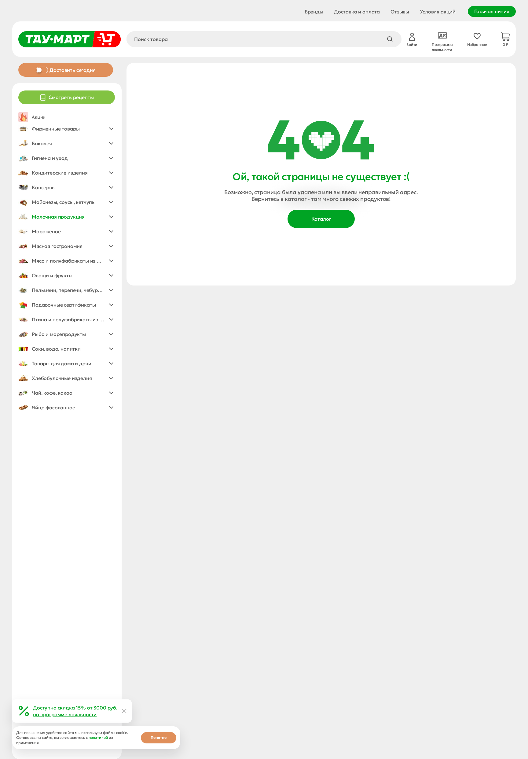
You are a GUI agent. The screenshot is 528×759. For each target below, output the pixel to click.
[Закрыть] (124, 711)
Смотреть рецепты (71, 97)
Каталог (321, 219)
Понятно (159, 737)
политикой (98, 737)
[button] (66, 129)
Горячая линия (491, 11)
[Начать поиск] (389, 39)
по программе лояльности (65, 714)
